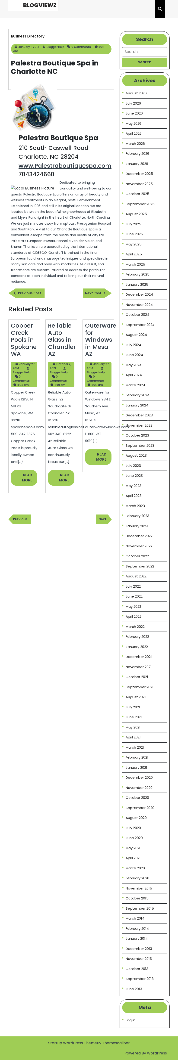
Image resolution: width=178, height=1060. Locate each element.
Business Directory (27, 36)
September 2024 (140, 324)
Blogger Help (55, 47)
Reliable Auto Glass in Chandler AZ (62, 339)
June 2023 (134, 475)
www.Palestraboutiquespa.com (65, 165)
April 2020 (134, 857)
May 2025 (134, 244)
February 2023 (137, 515)
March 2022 (135, 626)
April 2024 (134, 374)
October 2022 (137, 556)
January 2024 (137, 405)
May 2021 (133, 727)
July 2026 (133, 103)
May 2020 (133, 848)
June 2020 (134, 837)
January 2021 (136, 767)
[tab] (144, 62)
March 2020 (135, 868)
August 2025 (136, 213)
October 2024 (137, 314)
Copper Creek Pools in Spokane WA (24, 339)
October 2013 (137, 968)
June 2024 (134, 354)
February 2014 (137, 928)
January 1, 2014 (29, 47)
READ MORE (29, 479)
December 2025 (139, 173)
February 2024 (137, 395)
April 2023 (134, 495)
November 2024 (139, 304)
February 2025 (137, 274)
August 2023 (136, 455)
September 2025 (140, 203)
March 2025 (135, 264)
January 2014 (137, 938)
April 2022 (133, 616)
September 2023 (140, 445)
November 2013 (139, 958)
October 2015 (137, 898)
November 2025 (139, 183)
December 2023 (139, 415)
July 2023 (133, 465)
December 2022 (139, 535)
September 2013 (140, 978)
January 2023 (137, 526)
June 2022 (134, 596)
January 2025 (137, 284)
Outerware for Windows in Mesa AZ (100, 339)
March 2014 (135, 918)
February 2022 (137, 636)
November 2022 (139, 546)
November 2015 (139, 888)
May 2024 (134, 365)
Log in (130, 1020)
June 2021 (134, 717)
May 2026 (133, 123)
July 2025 (133, 224)
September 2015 (140, 908)
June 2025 (134, 234)
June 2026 (134, 113)
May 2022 (133, 606)
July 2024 (133, 344)
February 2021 (137, 757)
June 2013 (134, 988)
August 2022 (136, 576)
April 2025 (134, 254)
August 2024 (136, 334)
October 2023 (137, 435)
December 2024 (139, 294)
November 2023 (139, 425)
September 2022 (140, 566)
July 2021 (133, 707)
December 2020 (139, 777)
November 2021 (139, 666)
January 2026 (137, 163)
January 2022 (137, 646)
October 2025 (137, 193)
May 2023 (133, 485)
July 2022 (133, 586)
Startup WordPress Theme (72, 1043)
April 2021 (133, 737)
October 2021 (137, 676)
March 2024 (135, 385)
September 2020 (140, 807)
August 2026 (136, 93)
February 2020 (137, 878)
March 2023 (135, 505)
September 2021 (139, 687)
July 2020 (133, 827)
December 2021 (139, 656)
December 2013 (139, 948)
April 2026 (134, 133)
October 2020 (137, 797)
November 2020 (139, 787)
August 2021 (136, 696)
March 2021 (135, 747)
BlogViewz (40, 5)
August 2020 (136, 817)
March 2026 (135, 143)
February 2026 (137, 153)
